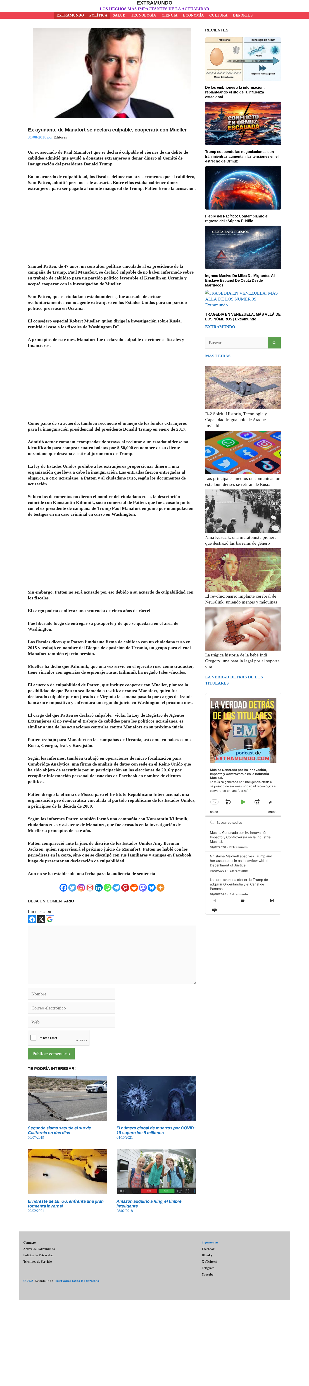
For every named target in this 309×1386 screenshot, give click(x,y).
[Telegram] (116, 888)
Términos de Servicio (37, 1261)
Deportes (243, 15)
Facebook (208, 1248)
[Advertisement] (112, 229)
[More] (160, 888)
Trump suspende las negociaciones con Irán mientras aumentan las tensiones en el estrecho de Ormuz (241, 156)
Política (98, 15)
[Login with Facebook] (32, 919)
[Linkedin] (99, 888)
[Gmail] (90, 888)
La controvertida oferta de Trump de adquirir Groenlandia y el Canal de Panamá (239, 884)
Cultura (218, 15)
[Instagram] (81, 888)
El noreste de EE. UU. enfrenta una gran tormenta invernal (66, 1204)
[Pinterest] (125, 888)
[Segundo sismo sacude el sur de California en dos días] (67, 1118)
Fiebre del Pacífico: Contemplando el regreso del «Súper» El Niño (236, 218)
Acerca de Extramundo (39, 1248)
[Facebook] (63, 888)
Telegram (208, 1268)
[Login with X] (41, 919)
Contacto (29, 1242)
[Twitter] (72, 888)
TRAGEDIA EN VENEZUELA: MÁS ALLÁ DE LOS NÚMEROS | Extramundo (243, 317)
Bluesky (207, 1255)
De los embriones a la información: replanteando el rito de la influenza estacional (235, 92)
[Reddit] (134, 888)
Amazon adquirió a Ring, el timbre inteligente (149, 1204)
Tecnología (143, 15)
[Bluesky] (152, 888)
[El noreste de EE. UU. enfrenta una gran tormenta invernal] (67, 1191)
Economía (193, 15)
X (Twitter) (209, 1262)
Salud (119, 15)
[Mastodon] (143, 888)
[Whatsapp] (108, 888)
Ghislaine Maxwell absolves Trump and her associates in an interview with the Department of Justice (241, 860)
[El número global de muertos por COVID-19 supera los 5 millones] (156, 1118)
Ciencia (170, 15)
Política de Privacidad (38, 1255)
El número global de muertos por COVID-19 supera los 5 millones (156, 1130)
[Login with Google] (50, 919)
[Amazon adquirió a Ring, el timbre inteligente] (156, 1191)
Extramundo (154, 3)
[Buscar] (274, 342)
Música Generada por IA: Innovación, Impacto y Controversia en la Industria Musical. (240, 837)
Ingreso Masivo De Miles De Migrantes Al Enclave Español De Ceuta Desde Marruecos (240, 280)
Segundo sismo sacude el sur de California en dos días (59, 1130)
